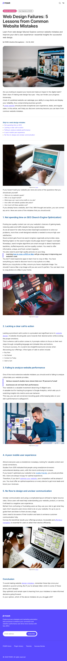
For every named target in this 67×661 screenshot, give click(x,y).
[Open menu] (63, 3)
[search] (60, 3)
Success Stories (39, 646)
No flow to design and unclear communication (19, 135)
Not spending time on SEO (13, 125)
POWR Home (7, 646)
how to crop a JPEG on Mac (23, 254)
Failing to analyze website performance (17, 130)
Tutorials (29, 646)
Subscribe (31, 634)
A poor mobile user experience (14, 132)
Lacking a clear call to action (13, 127)
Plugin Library (18, 646)
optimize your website (28, 478)
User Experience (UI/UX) (25, 11)
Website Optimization (10, 11)
